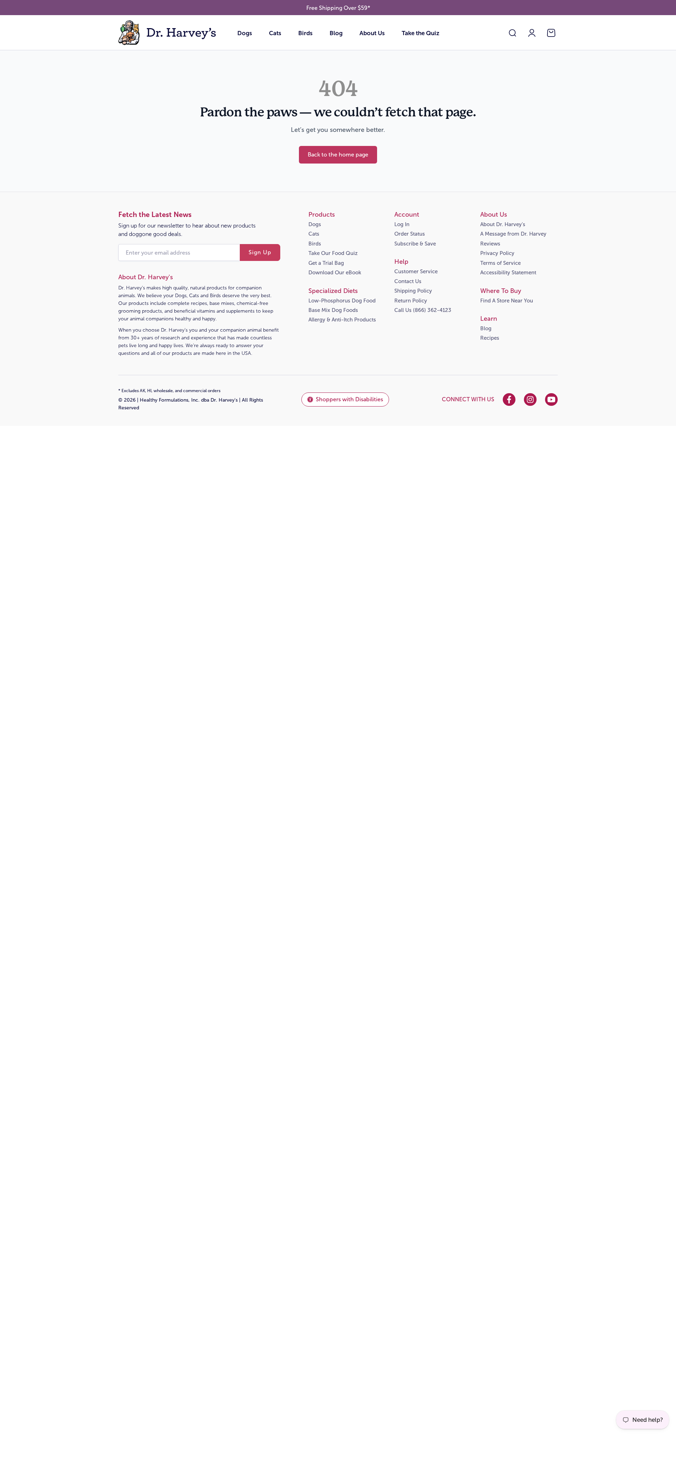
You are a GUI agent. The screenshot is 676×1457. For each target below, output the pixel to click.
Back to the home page (338, 155)
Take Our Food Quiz (333, 253)
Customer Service (416, 271)
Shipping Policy (413, 291)
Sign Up (260, 252)
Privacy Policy (497, 253)
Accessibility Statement (508, 272)
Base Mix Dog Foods (333, 310)
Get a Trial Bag (326, 263)
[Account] (531, 32)
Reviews (490, 244)
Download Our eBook (334, 272)
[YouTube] (551, 399)
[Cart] (551, 32)
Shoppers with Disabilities (349, 399)
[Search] (512, 32)
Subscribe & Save (415, 244)
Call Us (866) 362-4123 (422, 310)
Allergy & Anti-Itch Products (342, 319)
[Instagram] (530, 399)
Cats (275, 33)
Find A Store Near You (506, 300)
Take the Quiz (420, 33)
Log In (401, 224)
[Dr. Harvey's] (167, 32)
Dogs (244, 33)
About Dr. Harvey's (502, 224)
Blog (336, 33)
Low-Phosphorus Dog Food (342, 300)
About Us (372, 33)
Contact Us (407, 281)
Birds (305, 33)
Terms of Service (500, 263)
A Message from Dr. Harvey (513, 234)
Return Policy (410, 300)
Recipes (489, 338)
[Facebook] (509, 399)
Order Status (409, 234)
